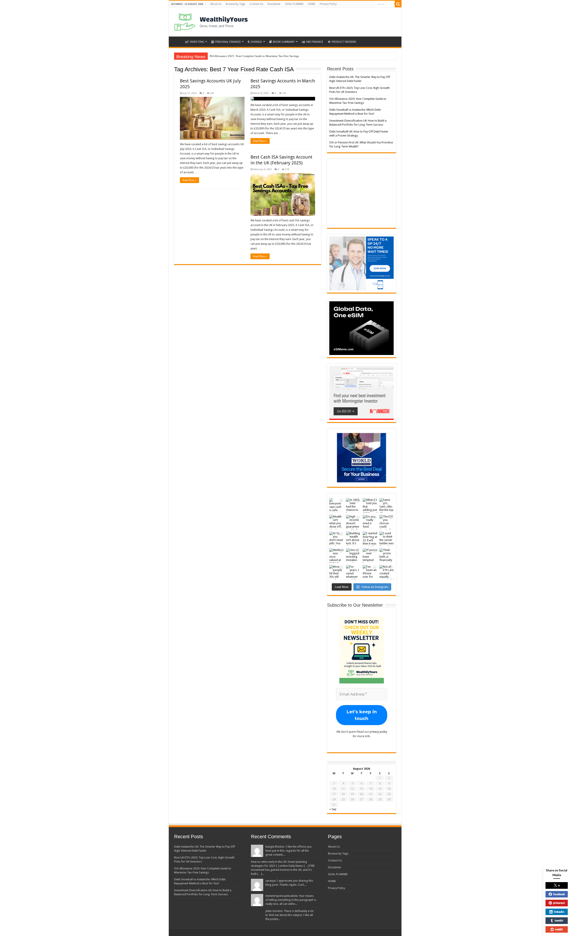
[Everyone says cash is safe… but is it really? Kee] (336, 505)
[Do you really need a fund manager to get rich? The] (370, 522)
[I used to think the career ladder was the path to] (386, 539)
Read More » (189, 180)
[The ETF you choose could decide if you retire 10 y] (386, 522)
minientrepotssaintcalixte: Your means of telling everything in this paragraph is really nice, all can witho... (290, 899)
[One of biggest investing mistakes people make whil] (353, 555)
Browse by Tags (235, 4)
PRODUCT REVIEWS (344, 41)
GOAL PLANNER (294, 4)
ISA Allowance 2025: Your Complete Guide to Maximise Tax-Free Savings (254, 56)
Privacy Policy (328, 4)
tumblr (559, 920)
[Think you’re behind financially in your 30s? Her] (386, 555)
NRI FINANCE (314, 41)
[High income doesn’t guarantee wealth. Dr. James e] (353, 522)
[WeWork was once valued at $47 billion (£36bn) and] (336, 555)
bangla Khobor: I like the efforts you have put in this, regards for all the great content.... (288, 850)
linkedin (559, 912)
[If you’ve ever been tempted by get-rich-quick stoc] (370, 555)
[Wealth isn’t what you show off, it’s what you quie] (336, 522)
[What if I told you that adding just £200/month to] (370, 505)
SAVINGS (256, 41)
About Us (215, 4)
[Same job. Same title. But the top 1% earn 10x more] (386, 505)
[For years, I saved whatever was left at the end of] (353, 572)
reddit (559, 929)
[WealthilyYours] (211, 21)
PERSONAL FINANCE (228, 41)
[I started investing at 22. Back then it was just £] (370, 539)
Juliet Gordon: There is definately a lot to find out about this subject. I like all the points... (289, 915)
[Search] (398, 4)
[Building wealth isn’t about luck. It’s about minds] (353, 539)
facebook (559, 894)
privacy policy (378, 731)
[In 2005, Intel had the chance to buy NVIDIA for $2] (353, 505)
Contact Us (256, 4)
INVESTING (197, 41)
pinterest (559, 903)
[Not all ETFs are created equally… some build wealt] (386, 572)
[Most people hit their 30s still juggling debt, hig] (336, 572)
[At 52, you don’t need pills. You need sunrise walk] (336, 539)
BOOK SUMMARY (284, 41)
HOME (311, 4)
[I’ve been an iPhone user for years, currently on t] (370, 572)
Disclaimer (274, 4)
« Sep (332, 809)
